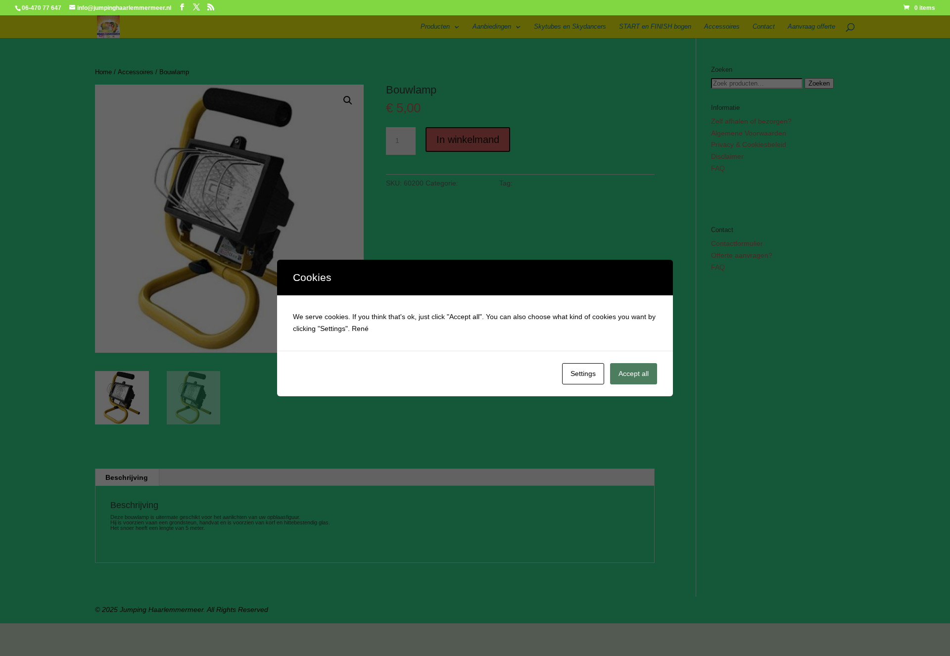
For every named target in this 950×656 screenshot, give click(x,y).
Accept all (633, 373)
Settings (583, 373)
